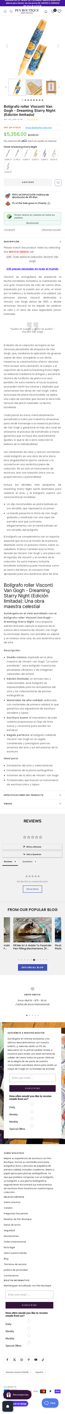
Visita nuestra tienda (15, 1253)
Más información (32, 223)
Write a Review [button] (33, 846)
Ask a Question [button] (34, 854)
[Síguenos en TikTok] (42, 1359)
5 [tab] (30, 959)
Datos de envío (12, 1224)
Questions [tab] (27, 861)
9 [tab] (43, 959)
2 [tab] (21, 959)
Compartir (9, 229)
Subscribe (32, 1088)
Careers (8, 1207)
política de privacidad (16, 1270)
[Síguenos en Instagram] (21, 1359)
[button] (46, 11)
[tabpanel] (32, 934)
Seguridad (9, 1230)
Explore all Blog (33, 967)
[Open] (7, 1406)
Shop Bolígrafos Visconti (39, 127)
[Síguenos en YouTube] (35, 1359)
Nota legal (9, 1247)
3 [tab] (24, 959)
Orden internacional (15, 1241)
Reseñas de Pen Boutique (18, 1219)
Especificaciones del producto (23, 795)
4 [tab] (27, 959)
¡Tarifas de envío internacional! (32, 1004)
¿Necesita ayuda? (51, 229)
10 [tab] (46, 959)
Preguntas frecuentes (16, 1213)
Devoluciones (11, 1236)
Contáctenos (11, 1275)
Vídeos (8, 803)
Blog (6, 1258)
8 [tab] (40, 959)
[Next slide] (58, 46)
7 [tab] (37, 959)
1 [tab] (18, 959)
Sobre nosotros (12, 1202)
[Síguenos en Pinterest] (28, 1359)
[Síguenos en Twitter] (14, 1359)
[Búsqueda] (11, 11)
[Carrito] (52, 11)
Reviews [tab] (8, 861)
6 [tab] (34, 959)
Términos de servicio (15, 1264)
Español (39, 1372)
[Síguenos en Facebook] (7, 1359)
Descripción (11, 241)
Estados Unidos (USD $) (17, 1372)
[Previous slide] (7, 46)
